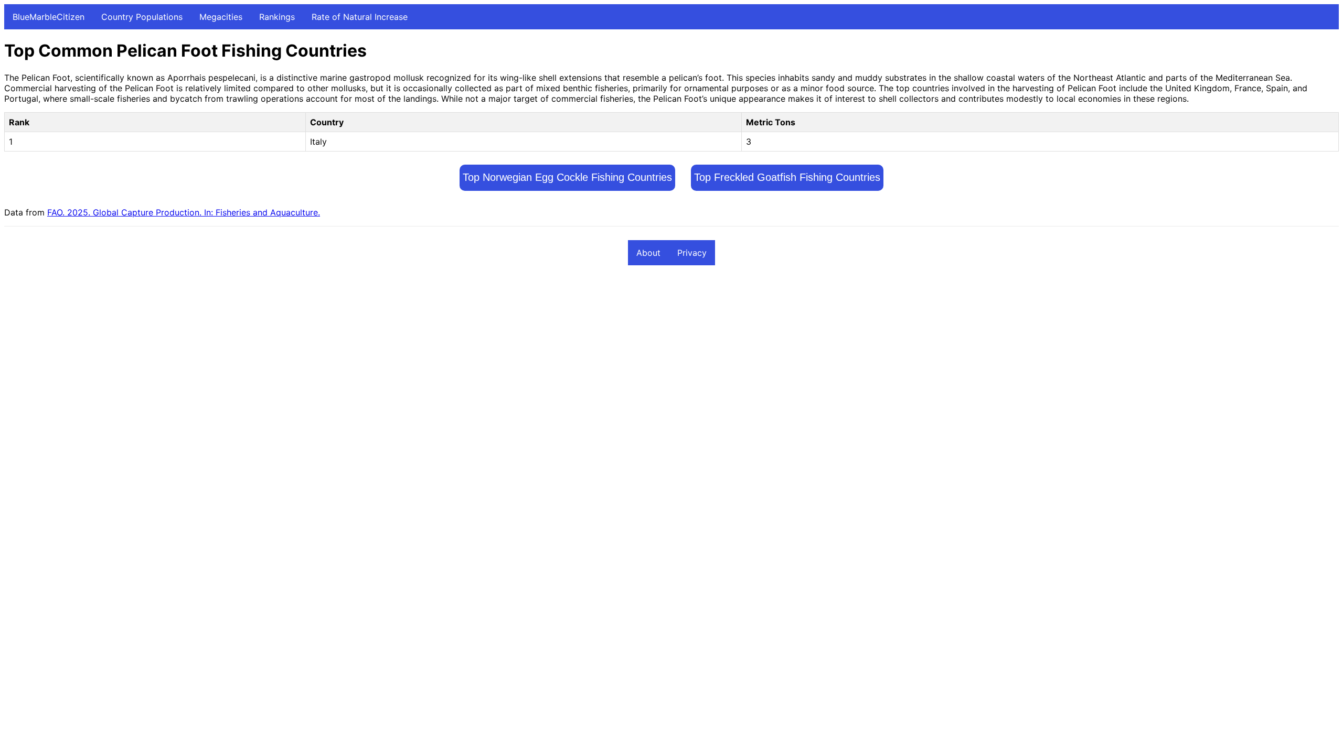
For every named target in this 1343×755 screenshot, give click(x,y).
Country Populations (142, 17)
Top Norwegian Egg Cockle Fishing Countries (567, 177)
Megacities (220, 17)
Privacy (692, 252)
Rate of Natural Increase (360, 17)
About (648, 252)
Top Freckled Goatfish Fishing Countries (787, 177)
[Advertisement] (319, 351)
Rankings (277, 17)
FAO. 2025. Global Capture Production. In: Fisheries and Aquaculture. (183, 212)
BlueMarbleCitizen (48, 17)
